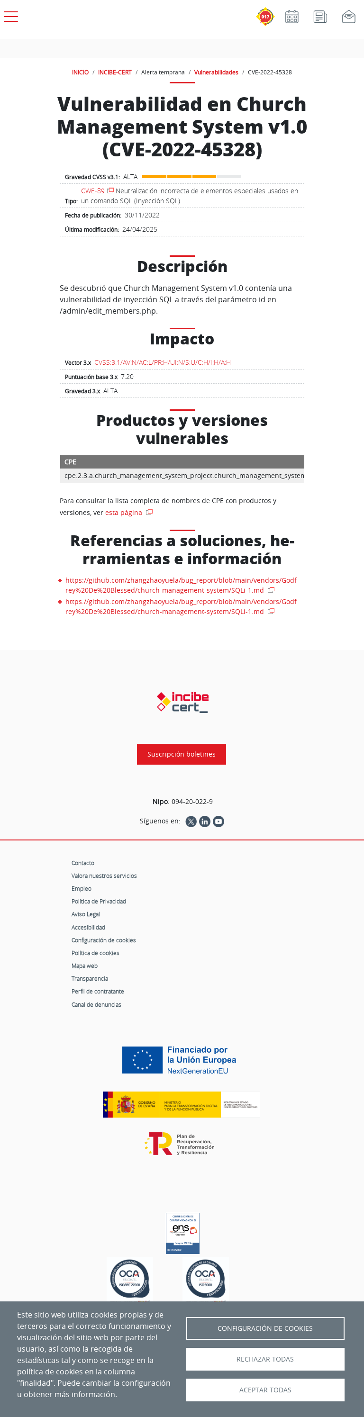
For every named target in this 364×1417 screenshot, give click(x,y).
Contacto (83, 862)
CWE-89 (93, 190)
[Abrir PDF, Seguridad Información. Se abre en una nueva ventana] (130, 1282)
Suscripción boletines (181, 754)
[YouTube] (218, 821)
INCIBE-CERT (115, 72)
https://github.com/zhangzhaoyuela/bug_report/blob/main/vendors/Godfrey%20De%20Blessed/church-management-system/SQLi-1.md (181, 585)
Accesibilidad (88, 927)
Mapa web (85, 965)
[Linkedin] (204, 821)
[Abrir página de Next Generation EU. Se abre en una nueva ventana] (181, 1064)
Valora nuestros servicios (104, 875)
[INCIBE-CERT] (183, 702)
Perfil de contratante (98, 991)
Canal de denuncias (96, 1004)
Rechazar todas (265, 1359)
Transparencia (90, 978)
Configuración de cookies (104, 940)
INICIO (80, 72)
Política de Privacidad (99, 901)
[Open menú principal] (9, 15)
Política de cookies (95, 953)
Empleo (81, 888)
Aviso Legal (86, 914)
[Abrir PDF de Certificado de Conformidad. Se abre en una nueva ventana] (183, 1231)
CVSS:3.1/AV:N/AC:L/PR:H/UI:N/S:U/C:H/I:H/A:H (162, 362)
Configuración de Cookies (265, 1328)
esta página (124, 512)
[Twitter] (191, 821)
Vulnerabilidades (216, 72)
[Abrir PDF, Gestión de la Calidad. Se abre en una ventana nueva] (205, 1282)
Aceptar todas (265, 1390)
